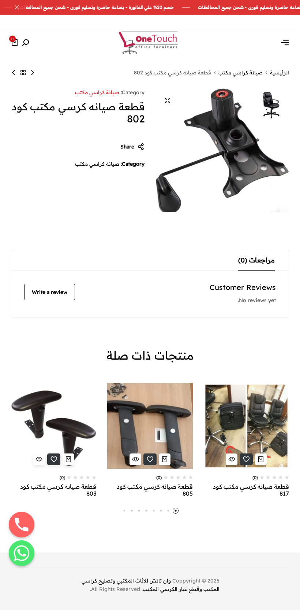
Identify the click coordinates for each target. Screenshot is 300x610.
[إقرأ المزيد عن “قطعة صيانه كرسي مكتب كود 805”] (164, 459)
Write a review (49, 292)
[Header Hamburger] (285, 42)
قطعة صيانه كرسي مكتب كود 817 (251, 490)
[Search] (25, 43)
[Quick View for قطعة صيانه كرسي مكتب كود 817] (231, 459)
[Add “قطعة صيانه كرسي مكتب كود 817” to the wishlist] (246, 459)
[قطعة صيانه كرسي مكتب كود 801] (13, 72)
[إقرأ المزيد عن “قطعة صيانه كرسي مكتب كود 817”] (261, 459)
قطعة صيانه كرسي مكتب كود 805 (154, 490)
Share (127, 146)
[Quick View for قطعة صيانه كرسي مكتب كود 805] (135, 459)
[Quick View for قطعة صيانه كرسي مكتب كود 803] (39, 459)
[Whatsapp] (21, 553)
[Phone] (21, 524)
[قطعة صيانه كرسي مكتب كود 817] (246, 425)
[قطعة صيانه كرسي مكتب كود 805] (149, 425)
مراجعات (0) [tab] (256, 260)
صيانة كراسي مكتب (240, 72)
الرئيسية (279, 72)
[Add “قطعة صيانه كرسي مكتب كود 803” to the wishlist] (53, 459)
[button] (176, 511)
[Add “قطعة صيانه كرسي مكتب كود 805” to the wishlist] (150, 459)
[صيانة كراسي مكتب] (23, 72)
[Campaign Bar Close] (13, 7)
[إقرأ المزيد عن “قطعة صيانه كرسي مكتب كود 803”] (68, 459)
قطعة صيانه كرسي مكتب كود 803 (58, 490)
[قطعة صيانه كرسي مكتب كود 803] (32, 72)
